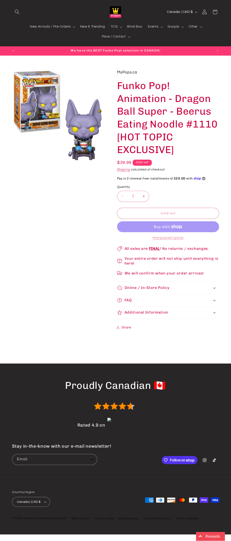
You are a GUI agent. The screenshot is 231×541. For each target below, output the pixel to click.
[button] (17, 12)
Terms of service (187, 518)
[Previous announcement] (13, 50)
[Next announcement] (218, 50)
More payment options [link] (168, 237)
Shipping (123, 169)
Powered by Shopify (53, 518)
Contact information (157, 518)
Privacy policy (104, 518)
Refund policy (81, 518)
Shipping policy (128, 518)
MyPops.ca (31, 518)
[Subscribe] (91, 459)
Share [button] (126, 327)
